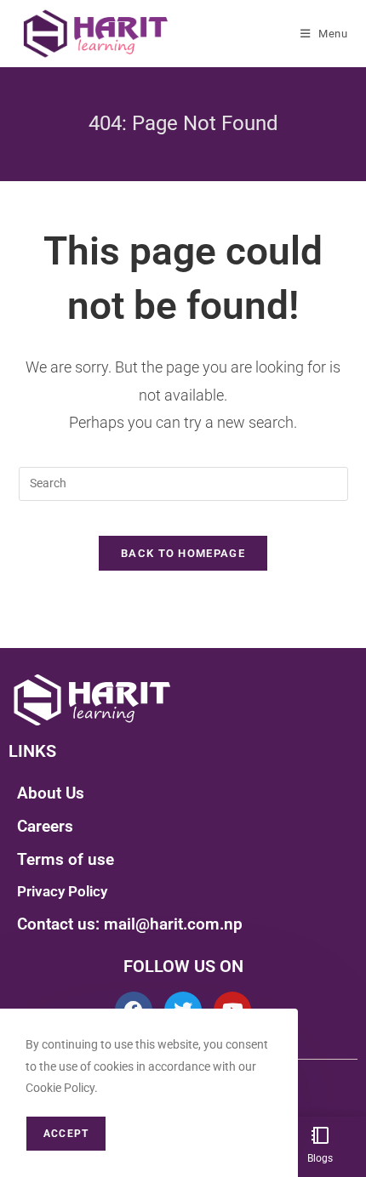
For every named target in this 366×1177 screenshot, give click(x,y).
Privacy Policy (62, 891)
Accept (66, 1134)
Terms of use (65, 859)
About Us (50, 793)
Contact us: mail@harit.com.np (130, 924)
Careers (45, 826)
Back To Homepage (183, 553)
